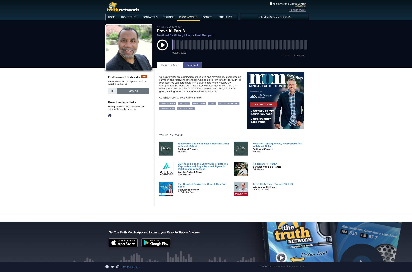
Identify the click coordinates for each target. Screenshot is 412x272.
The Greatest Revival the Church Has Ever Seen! (202, 185)
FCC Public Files (131, 267)
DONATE (207, 17)
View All (133, 91)
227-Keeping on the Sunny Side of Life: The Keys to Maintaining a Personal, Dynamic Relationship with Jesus (203, 166)
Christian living (185, 109)
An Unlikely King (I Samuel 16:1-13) (273, 184)
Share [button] (286, 55)
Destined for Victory (170, 35)
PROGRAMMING (188, 17)
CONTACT (150, 17)
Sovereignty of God (228, 104)
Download (300, 55)
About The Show (170, 65)
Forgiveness (199, 104)
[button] (162, 48)
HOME (111, 17)
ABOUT (129, 17)
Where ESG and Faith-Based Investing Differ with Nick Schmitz (203, 145)
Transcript (192, 65)
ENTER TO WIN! (297, 10)
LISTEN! (224, 17)
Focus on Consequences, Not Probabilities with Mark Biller (277, 145)
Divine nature (167, 109)
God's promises (168, 104)
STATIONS (168, 17)
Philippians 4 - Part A (265, 163)
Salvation (184, 104)
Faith (212, 104)
